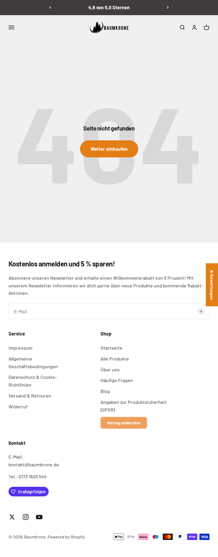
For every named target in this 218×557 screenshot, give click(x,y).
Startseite (111, 348)
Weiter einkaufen (109, 149)
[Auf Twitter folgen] (12, 517)
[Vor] (168, 7)
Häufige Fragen (116, 380)
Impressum (20, 348)
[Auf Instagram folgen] (25, 517)
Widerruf (18, 406)
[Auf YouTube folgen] (39, 517)
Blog (105, 391)
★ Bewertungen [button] (212, 285)
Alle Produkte (114, 359)
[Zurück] (50, 7)
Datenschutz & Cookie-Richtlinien (33, 381)
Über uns (110, 369)
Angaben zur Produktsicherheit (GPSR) (133, 406)
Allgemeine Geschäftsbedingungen (33, 362)
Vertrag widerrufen (124, 422)
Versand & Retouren (30, 396)
